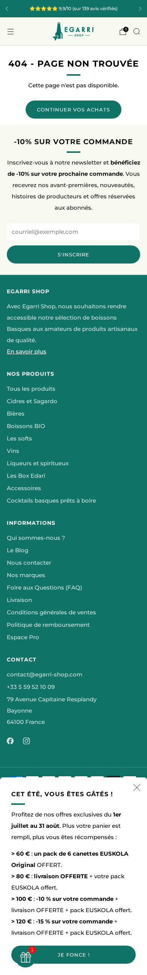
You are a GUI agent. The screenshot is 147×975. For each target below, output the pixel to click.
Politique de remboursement (48, 625)
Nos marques (26, 575)
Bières (15, 413)
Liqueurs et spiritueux (38, 463)
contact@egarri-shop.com (45, 674)
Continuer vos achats (73, 110)
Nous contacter (29, 562)
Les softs (19, 438)
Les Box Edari (26, 475)
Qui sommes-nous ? (36, 538)
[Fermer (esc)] (137, 787)
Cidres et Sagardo (32, 401)
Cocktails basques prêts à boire (51, 500)
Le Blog (17, 550)
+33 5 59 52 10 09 (31, 687)
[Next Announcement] (140, 8)
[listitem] (73, 8)
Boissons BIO (26, 426)
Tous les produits (31, 388)
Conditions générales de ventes (51, 612)
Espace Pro (23, 637)
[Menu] (10, 31)
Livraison (19, 600)
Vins (13, 451)
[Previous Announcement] (6, 8)
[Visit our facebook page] (10, 741)
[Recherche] (136, 31)
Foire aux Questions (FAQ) (44, 587)
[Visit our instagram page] (26, 741)
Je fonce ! (74, 955)
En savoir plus (26, 351)
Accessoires (24, 488)
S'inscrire (73, 254)
